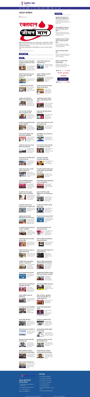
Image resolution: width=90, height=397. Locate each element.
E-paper (69, 8)
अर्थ (31, 8)
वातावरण (52, 8)
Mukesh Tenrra (24, 17)
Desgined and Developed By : (59, 396)
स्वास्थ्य (35, 8)
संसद (56, 8)
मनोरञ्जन (38, 8)
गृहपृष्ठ (20, 8)
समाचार (24, 8)
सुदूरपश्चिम (27, 8)
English (59, 8)
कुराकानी (43, 8)
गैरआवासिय (48, 8)
